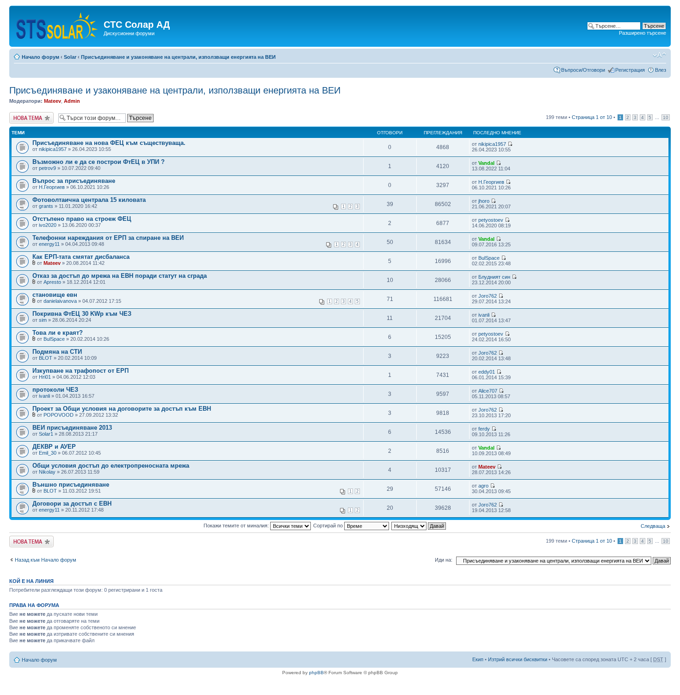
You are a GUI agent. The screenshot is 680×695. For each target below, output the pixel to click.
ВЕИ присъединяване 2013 (72, 427)
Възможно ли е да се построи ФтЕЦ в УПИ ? (98, 161)
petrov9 (47, 168)
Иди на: (443, 560)
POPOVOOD (58, 415)
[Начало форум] (58, 24)
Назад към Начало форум (45, 560)
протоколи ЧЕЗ (55, 389)
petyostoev (490, 220)
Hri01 (45, 377)
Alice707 (487, 391)
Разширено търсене (642, 33)
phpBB (316, 672)
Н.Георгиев (52, 187)
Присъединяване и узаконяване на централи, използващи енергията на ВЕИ (178, 57)
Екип (477, 659)
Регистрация (630, 70)
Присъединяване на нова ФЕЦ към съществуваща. (108, 142)
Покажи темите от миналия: (237, 525)
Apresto (52, 282)
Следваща (653, 526)
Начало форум (40, 57)
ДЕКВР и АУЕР (54, 446)
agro (483, 485)
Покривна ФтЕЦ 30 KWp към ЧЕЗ (81, 313)
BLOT (45, 358)
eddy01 (486, 372)
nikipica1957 (53, 149)
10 (665, 117)
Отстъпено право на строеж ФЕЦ (81, 218)
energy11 (49, 244)
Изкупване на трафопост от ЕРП (80, 370)
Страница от (592, 117)
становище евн (54, 294)
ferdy (484, 429)
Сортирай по (328, 525)
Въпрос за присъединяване (73, 180)
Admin (72, 101)
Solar (70, 57)
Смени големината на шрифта (659, 55)
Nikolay (47, 472)
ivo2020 (47, 225)
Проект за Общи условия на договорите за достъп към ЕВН (121, 408)
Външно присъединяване (70, 484)
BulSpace (489, 258)
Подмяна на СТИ (57, 351)
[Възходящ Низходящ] (419, 525)
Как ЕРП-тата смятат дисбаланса (81, 256)
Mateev (52, 101)
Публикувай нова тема (29, 117)
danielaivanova (60, 301)
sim (43, 320)
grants (46, 206)
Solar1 (46, 434)
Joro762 (487, 296)
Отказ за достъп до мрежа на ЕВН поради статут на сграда (119, 275)
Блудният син (494, 277)
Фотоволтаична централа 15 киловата (89, 199)
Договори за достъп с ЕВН (71, 503)
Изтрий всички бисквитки (517, 659)
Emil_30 (47, 453)
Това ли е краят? (57, 332)
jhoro (483, 201)
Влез (660, 70)
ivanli (483, 315)
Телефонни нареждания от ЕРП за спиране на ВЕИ (108, 237)
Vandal (486, 163)
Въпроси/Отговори (583, 70)
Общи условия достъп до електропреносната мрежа (110, 465)
